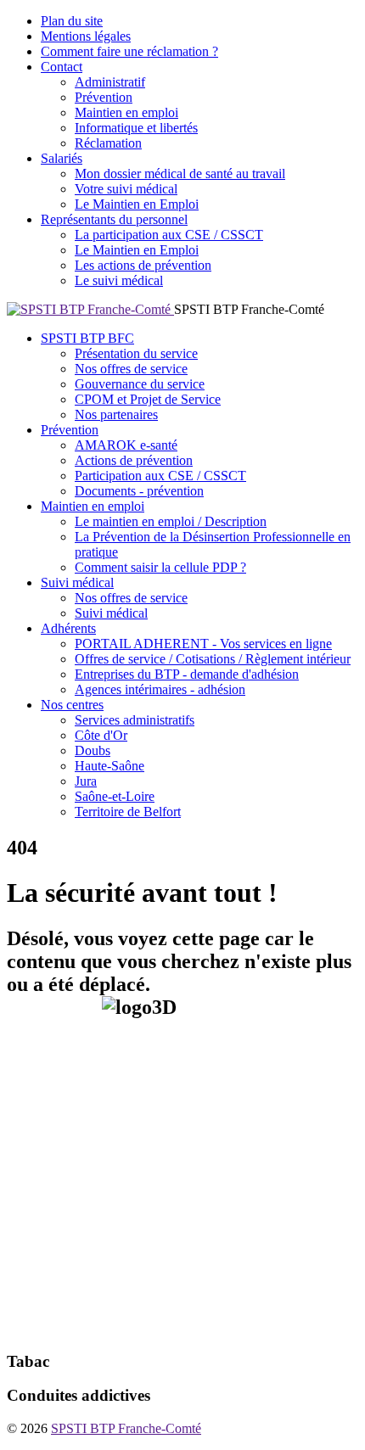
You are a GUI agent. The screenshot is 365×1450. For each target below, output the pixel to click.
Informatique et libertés (136, 127)
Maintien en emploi (126, 112)
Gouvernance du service (140, 384)
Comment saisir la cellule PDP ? (160, 567)
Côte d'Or (101, 735)
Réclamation (108, 143)
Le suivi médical (119, 280)
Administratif (110, 82)
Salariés (61, 158)
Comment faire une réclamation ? (129, 51)
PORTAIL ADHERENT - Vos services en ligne (203, 643)
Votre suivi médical (126, 189)
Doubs (92, 750)
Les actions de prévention (143, 265)
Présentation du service (136, 353)
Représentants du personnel (114, 219)
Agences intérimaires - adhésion (160, 689)
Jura (86, 781)
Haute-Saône (109, 766)
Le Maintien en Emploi (137, 204)
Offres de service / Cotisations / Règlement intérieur (213, 659)
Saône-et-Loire (114, 796)
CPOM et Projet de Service (148, 399)
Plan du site (72, 21)
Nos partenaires (116, 414)
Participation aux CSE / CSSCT (160, 475)
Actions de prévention (134, 460)
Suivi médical (77, 582)
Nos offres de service (131, 368)
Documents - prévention (139, 491)
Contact (61, 66)
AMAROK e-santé (126, 445)
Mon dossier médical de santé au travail (180, 173)
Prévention (103, 97)
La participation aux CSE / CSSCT (169, 234)
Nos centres (72, 704)
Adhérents (68, 628)
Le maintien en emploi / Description (171, 521)
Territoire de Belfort (128, 811)
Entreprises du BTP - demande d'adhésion (187, 674)
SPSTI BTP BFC (87, 338)
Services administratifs (134, 720)
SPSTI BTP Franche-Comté (126, 1428)
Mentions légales (86, 36)
